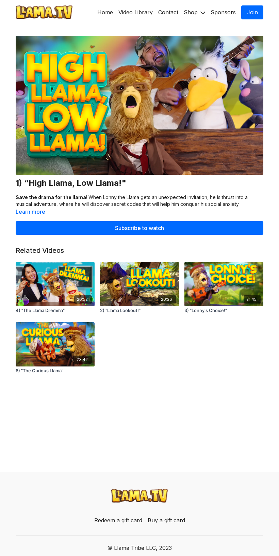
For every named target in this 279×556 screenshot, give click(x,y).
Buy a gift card (166, 520)
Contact (168, 12)
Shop (191, 12)
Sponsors (223, 12)
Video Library (135, 12)
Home (105, 12)
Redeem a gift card (118, 520)
